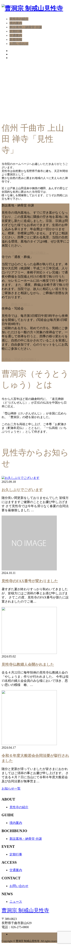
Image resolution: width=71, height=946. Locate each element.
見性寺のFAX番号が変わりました (30, 581)
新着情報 (15, 39)
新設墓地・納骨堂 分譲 (25, 27)
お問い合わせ (18, 43)
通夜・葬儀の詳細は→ (17, 304)
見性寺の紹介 (18, 19)
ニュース (15, 901)
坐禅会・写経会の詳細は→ (20, 359)
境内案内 (15, 23)
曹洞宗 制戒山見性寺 (25, 910)
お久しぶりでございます (22, 490)
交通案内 (15, 35)
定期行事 (15, 31)
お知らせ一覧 (11, 788)
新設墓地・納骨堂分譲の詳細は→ (25, 252)
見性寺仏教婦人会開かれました (28, 664)
